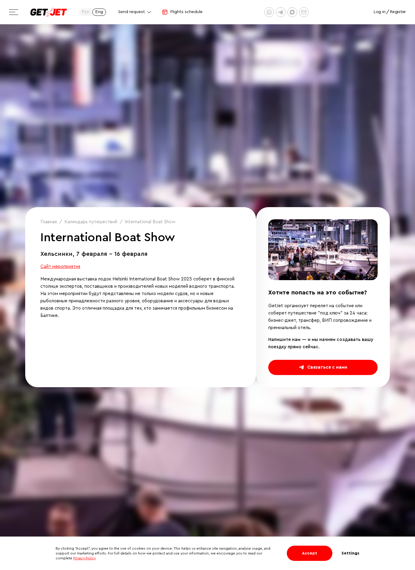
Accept (309, 553)
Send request (131, 12)
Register (398, 12)
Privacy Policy (84, 558)
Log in (379, 12)
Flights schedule (186, 12)
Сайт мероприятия (60, 266)
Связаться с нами (327, 367)
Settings (350, 553)
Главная (48, 222)
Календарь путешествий (90, 222)
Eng (99, 12)
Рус (85, 12)
